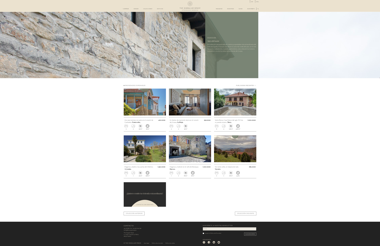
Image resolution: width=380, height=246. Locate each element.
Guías (241, 8)
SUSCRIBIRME (250, 234)
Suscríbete (251, 8)
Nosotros (230, 8)
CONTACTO (129, 225)
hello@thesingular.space (130, 230)
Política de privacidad (157, 243)
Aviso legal (146, 243)
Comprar (126, 8)
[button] (258, 9)
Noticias (160, 8)
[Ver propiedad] (145, 110)
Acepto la (213, 233)
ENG (257, 1)
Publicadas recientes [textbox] (245, 85)
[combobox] (245, 85)
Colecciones (147, 8)
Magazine (219, 8)
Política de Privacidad (215, 233)
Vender (136, 8)
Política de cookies (170, 243)
